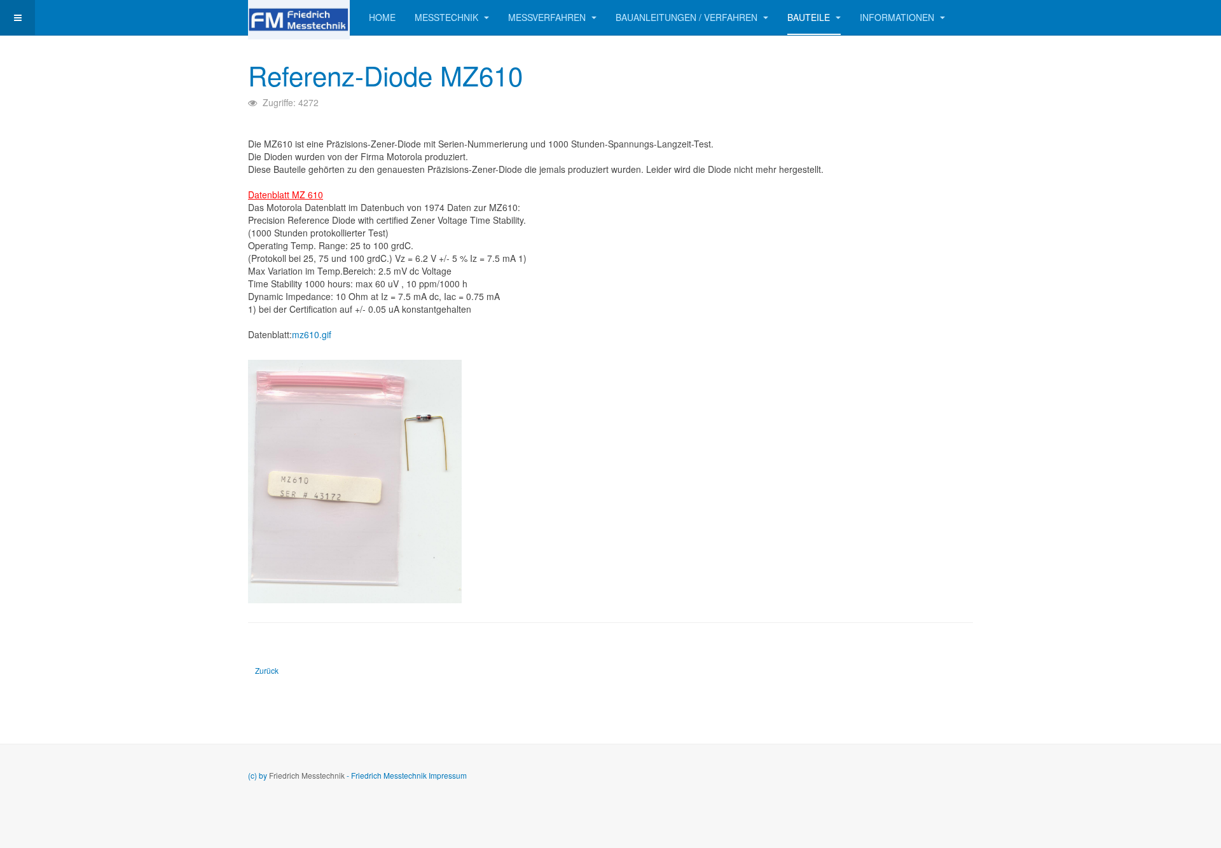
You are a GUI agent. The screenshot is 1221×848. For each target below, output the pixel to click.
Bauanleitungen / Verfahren (688, 17)
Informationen (898, 17)
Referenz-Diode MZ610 (385, 75)
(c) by (257, 775)
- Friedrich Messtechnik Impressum (407, 775)
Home (382, 17)
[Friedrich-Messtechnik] (299, 17)
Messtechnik (448, 17)
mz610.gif (311, 334)
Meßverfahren (548, 17)
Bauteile (809, 17)
